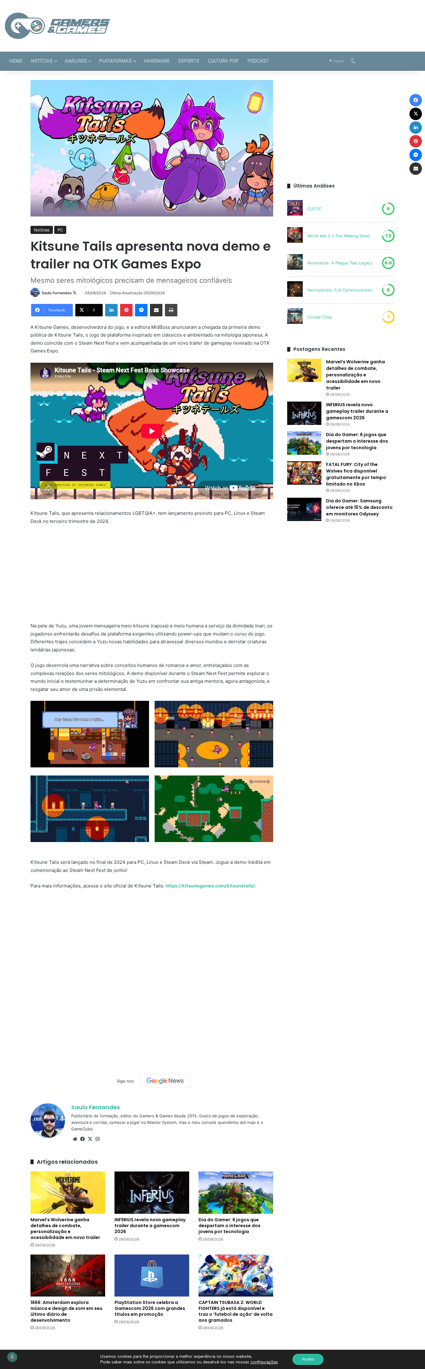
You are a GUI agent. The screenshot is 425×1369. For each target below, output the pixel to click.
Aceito (308, 1359)
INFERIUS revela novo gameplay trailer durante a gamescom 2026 (149, 1226)
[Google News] (165, 1081)
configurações (264, 1362)
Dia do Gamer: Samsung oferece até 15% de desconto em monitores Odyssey (359, 507)
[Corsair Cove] (295, 317)
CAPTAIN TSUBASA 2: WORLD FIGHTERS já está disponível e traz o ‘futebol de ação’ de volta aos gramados (235, 1311)
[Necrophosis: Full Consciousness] (295, 290)
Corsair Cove (319, 316)
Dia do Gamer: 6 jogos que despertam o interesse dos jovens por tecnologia (229, 1226)
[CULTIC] (295, 208)
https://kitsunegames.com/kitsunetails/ (210, 886)
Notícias (42, 61)
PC (60, 229)
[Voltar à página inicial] (57, 25)
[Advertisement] (283, 20)
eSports (188, 61)
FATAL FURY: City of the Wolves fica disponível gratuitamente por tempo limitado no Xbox (356, 474)
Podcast (258, 61)
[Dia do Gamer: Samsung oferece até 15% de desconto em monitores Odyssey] (304, 509)
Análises (76, 61)
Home (15, 61)
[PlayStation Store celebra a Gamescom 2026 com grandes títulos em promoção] (151, 1276)
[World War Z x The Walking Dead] (295, 235)
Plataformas (115, 61)
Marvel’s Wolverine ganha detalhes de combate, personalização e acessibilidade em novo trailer (65, 1229)
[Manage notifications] (12, 1357)
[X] (90, 1139)
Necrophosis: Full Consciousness (339, 289)
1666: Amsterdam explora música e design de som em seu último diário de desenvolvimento (66, 1311)
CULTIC (314, 208)
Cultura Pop (223, 61)
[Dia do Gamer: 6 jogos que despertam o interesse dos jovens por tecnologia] (235, 1192)
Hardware (157, 61)
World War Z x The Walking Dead (338, 235)
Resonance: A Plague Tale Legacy (339, 262)
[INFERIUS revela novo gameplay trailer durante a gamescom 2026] (151, 1192)
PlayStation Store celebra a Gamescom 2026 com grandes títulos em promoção (149, 1308)
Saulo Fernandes (57, 293)
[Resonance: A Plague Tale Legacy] (295, 263)
